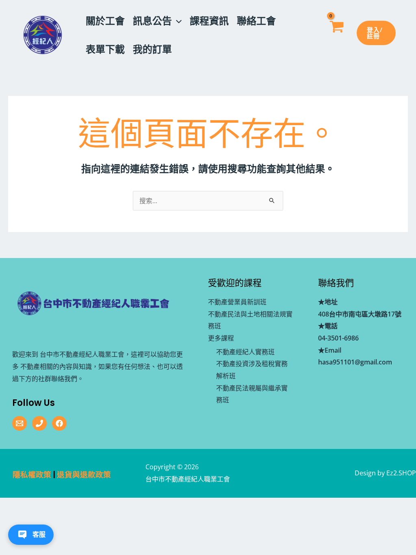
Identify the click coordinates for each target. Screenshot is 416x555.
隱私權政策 (32, 474)
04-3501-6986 (338, 338)
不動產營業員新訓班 (237, 301)
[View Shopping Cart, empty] (336, 35)
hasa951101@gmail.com (355, 362)
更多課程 (221, 338)
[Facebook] (59, 423)
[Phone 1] (39, 423)
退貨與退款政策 (84, 474)
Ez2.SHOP (401, 472)
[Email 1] (19, 423)
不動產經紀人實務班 (245, 351)
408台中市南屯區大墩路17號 (359, 314)
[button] (177, 21)
